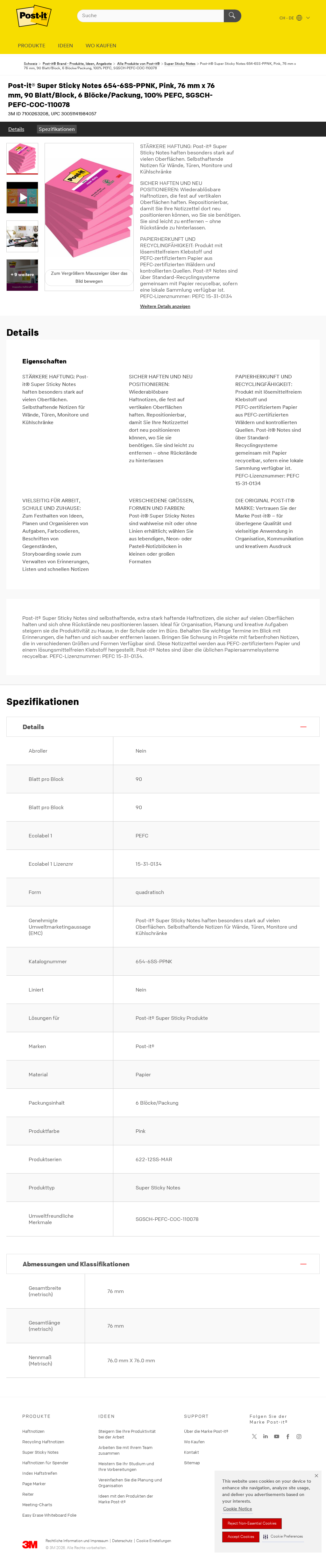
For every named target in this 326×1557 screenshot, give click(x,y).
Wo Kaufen (194, 1441)
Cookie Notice (237, 1509)
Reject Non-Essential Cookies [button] (252, 1524)
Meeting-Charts (37, 1504)
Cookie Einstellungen (153, 1541)
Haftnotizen (33, 1431)
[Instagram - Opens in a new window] (299, 1436)
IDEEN (65, 46)
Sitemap (192, 1462)
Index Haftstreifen (39, 1473)
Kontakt (191, 1452)
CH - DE (287, 18)
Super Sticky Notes (40, 1452)
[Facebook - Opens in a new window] (288, 1436)
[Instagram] (254, 1436)
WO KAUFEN (101, 46)
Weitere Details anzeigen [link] (165, 306)
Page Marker (34, 1483)
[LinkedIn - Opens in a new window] (265, 1436)
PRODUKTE (31, 46)
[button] (283, 1537)
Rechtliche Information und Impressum (77, 1541)
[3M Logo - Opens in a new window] (34, 16)
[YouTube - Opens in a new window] (276, 1436)
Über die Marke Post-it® (206, 1431)
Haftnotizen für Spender (45, 1462)
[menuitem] (16, 129)
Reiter (28, 1494)
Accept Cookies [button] (241, 1537)
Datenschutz (122, 1541)
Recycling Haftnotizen (43, 1441)
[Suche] (232, 16)
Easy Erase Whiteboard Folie (49, 1515)
